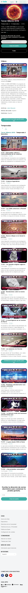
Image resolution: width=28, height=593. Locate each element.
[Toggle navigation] (1, 1)
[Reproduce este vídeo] (14, 70)
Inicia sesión (23, 1)
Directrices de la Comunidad (8, 524)
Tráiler (14, 50)
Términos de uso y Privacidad (9, 526)
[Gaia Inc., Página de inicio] (5, 2)
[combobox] (9, 554)
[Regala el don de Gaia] (16, 2)
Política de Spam (5, 529)
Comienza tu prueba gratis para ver (14, 119)
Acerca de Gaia (5, 519)
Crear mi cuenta (14, 45)
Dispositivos (4, 521)
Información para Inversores (8, 548)
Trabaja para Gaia (6, 541)
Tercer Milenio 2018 (8, 132)
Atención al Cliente (6, 538)
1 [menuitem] (2, 128)
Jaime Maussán (11, 108)
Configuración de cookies (8, 532)
